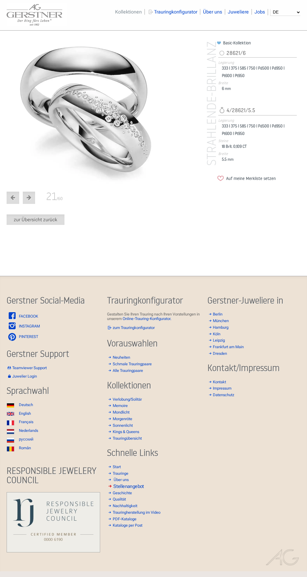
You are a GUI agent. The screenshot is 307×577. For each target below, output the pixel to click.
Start (117, 467)
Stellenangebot (128, 486)
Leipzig (219, 340)
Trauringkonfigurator (175, 12)
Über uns (212, 12)
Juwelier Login (24, 376)
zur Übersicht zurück (35, 220)
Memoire (120, 405)
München (221, 320)
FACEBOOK (28, 316)
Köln (216, 334)
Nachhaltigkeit (125, 506)
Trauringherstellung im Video (136, 512)
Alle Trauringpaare (128, 370)
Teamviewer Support (29, 368)
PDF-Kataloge (124, 519)
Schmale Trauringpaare (132, 364)
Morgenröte (122, 419)
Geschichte (122, 493)
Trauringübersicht (127, 438)
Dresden (220, 353)
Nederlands (28, 430)
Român (25, 448)
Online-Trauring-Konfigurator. (147, 318)
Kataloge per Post (127, 525)
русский (26, 439)
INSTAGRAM (29, 326)
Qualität (119, 499)
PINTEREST (28, 336)
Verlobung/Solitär (127, 399)
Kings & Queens (126, 431)
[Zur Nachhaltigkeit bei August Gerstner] (53, 551)
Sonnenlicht (123, 425)
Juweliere (238, 12)
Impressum (222, 388)
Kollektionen (128, 12)
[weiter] (111, 112)
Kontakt (219, 382)
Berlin (217, 314)
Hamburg (220, 327)
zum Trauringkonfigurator (134, 327)
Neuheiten (121, 357)
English (25, 413)
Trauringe (120, 473)
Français (26, 422)
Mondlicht (121, 412)
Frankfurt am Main (228, 347)
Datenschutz (223, 395)
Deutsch (26, 404)
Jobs (260, 12)
